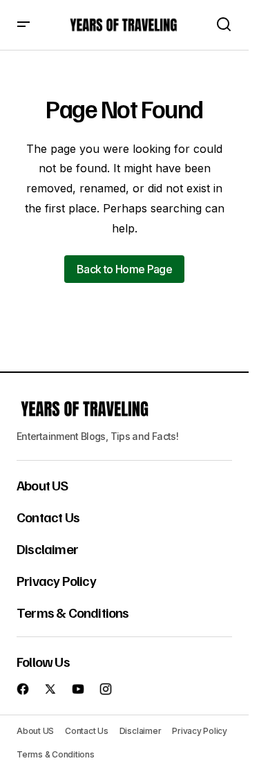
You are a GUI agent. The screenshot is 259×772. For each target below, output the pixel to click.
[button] (23, 25)
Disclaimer (47, 548)
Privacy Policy (56, 580)
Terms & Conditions (73, 612)
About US (42, 485)
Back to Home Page (124, 269)
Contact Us (48, 516)
